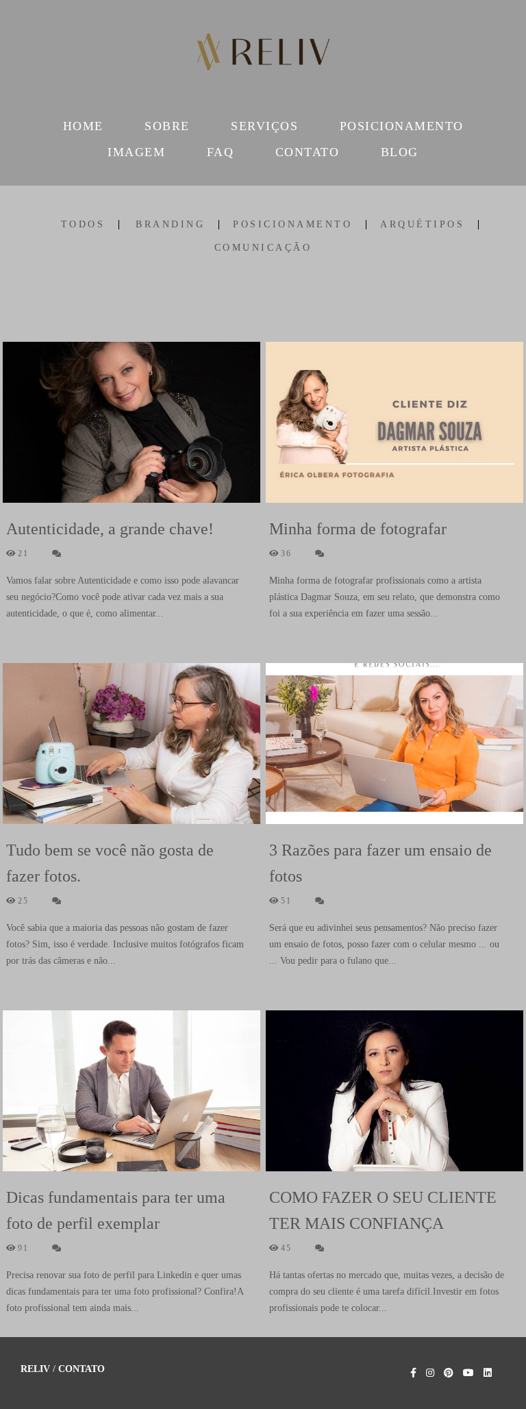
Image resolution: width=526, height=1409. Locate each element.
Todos (83, 224)
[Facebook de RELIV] (413, 1373)
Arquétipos (422, 224)
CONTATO (307, 152)
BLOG (399, 152)
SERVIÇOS (264, 126)
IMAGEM (136, 152)
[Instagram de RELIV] (430, 1373)
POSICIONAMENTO (402, 126)
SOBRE (167, 126)
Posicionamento (292, 224)
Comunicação (263, 248)
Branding (170, 224)
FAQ (220, 152)
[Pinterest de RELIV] (448, 1373)
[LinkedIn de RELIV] (488, 1373)
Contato (81, 1369)
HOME (83, 126)
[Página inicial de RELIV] (263, 55)
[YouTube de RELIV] (468, 1373)
